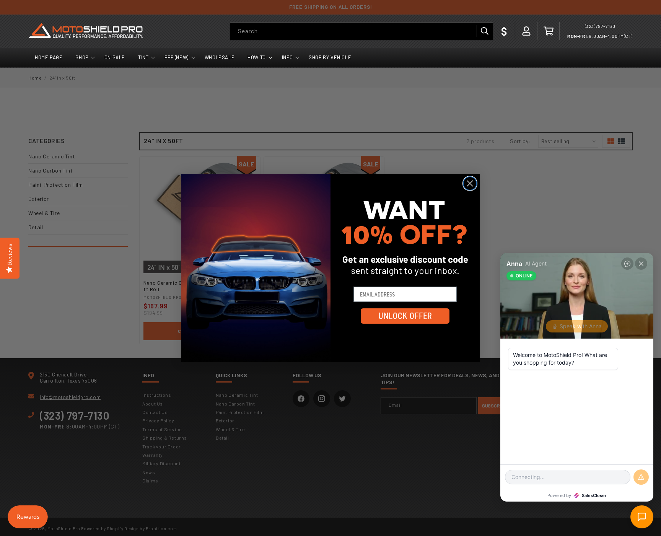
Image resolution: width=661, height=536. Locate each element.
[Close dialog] (470, 183)
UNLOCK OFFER (405, 316)
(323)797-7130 (600, 26)
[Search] (484, 31)
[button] (548, 31)
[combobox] (361, 31)
